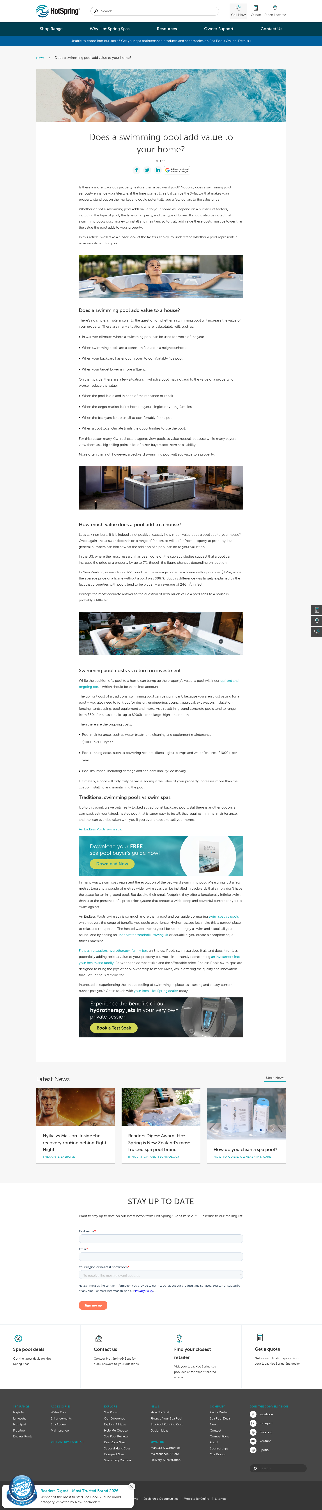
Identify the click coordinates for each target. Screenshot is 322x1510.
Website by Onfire (196, 1498)
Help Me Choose (116, 1430)
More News (275, 1078)
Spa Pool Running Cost (167, 1424)
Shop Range (51, 28)
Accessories (61, 1406)
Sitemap (220, 1498)
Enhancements (61, 1418)
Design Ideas (159, 1430)
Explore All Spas (115, 1424)
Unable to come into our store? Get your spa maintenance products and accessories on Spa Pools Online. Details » (161, 41)
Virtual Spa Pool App (68, 1442)
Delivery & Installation (165, 1459)
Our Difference (114, 1418)
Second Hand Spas (117, 1448)
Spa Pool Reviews (116, 1436)
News (40, 57)
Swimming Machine (117, 1460)
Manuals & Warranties (165, 1447)
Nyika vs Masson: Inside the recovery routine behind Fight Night (74, 1142)
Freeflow (19, 1430)
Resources (167, 28)
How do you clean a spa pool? (245, 1149)
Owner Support (219, 28)
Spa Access (59, 1424)
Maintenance (60, 1430)
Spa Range (21, 1406)
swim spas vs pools (224, 916)
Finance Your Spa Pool (166, 1418)
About (214, 1442)
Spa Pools (111, 1412)
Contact (215, 1430)
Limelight (19, 1418)
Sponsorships (219, 1448)
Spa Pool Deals (220, 1418)
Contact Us (271, 28)
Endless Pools (22, 1436)
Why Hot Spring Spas (110, 28)
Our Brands (218, 1454)
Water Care (59, 1412)
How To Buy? (160, 1412)
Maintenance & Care (165, 1454)
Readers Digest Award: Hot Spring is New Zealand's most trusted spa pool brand (159, 1142)
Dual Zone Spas (115, 1442)
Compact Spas (114, 1454)
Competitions (219, 1436)
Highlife (18, 1412)
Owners (157, 1442)
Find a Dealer (219, 1412)
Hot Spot (19, 1424)
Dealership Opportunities (161, 1498)
